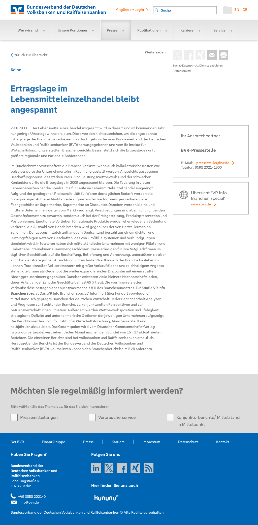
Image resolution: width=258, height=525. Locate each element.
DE (245, 9)
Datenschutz (188, 442)
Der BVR (17, 442)
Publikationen (148, 30)
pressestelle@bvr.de (212, 163)
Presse (112, 30)
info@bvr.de (29, 502)
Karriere (187, 30)
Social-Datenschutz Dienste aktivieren (198, 65)
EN (236, 9)
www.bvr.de (201, 204)
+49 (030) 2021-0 (32, 496)
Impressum (151, 442)
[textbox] (188, 10)
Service (219, 30)
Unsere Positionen (72, 30)
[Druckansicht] (222, 55)
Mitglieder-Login (129, 9)
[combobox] (185, 10)
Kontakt (222, 442)
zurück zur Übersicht (30, 55)
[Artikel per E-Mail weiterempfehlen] (211, 55)
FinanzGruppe (53, 442)
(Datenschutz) (182, 71)
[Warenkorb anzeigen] (228, 11)
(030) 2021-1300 (208, 167)
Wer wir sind (28, 30)
